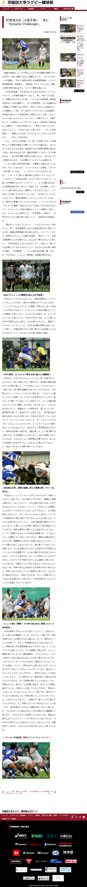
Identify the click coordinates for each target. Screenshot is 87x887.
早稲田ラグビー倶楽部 (9, 819)
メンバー (43, 9)
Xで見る (80, 192)
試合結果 (31, 9)
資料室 (56, 9)
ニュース (6, 9)
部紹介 (55, 815)
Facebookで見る (77, 212)
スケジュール (18, 9)
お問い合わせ (67, 9)
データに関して (64, 815)
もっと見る (79, 91)
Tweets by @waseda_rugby (70, 188)
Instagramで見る (77, 172)
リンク (74, 815)
